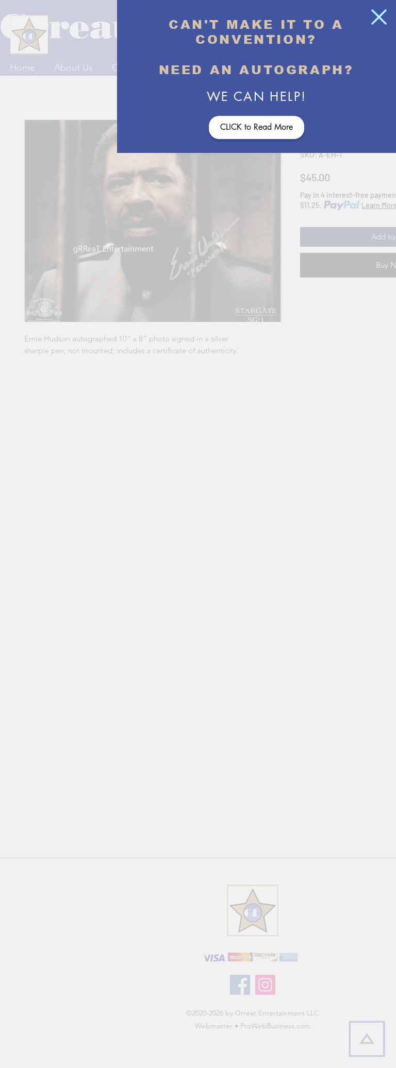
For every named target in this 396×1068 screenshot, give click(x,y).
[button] (379, 17)
